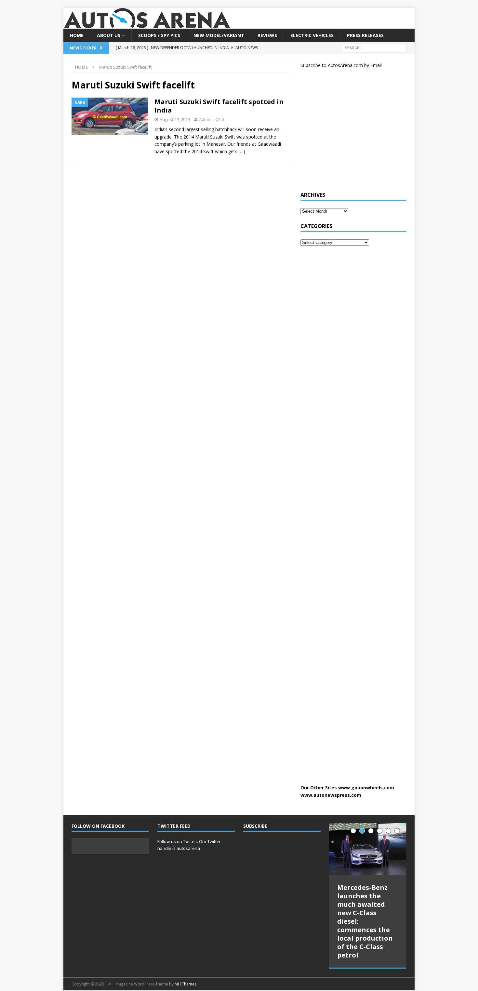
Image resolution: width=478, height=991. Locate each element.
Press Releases (365, 35)
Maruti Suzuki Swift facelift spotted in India (219, 105)
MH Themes (185, 984)
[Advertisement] (349, 132)
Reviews (267, 35)
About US (108, 35)
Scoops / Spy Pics (159, 35)
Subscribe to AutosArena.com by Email (341, 65)
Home (77, 35)
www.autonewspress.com (330, 795)
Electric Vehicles (312, 35)
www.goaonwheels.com (366, 787)
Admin (205, 119)
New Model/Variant (218, 35)
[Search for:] (373, 48)
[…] (242, 151)
